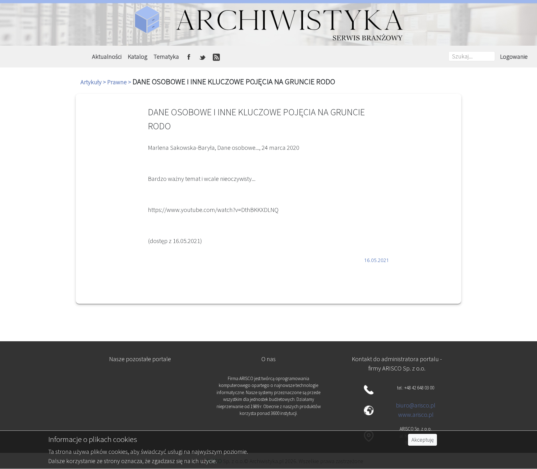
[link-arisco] (140, 412)
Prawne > (119, 82)
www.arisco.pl (416, 414)
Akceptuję (422, 439)
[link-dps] (140, 382)
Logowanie (514, 56)
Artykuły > (93, 82)
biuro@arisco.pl (415, 405)
